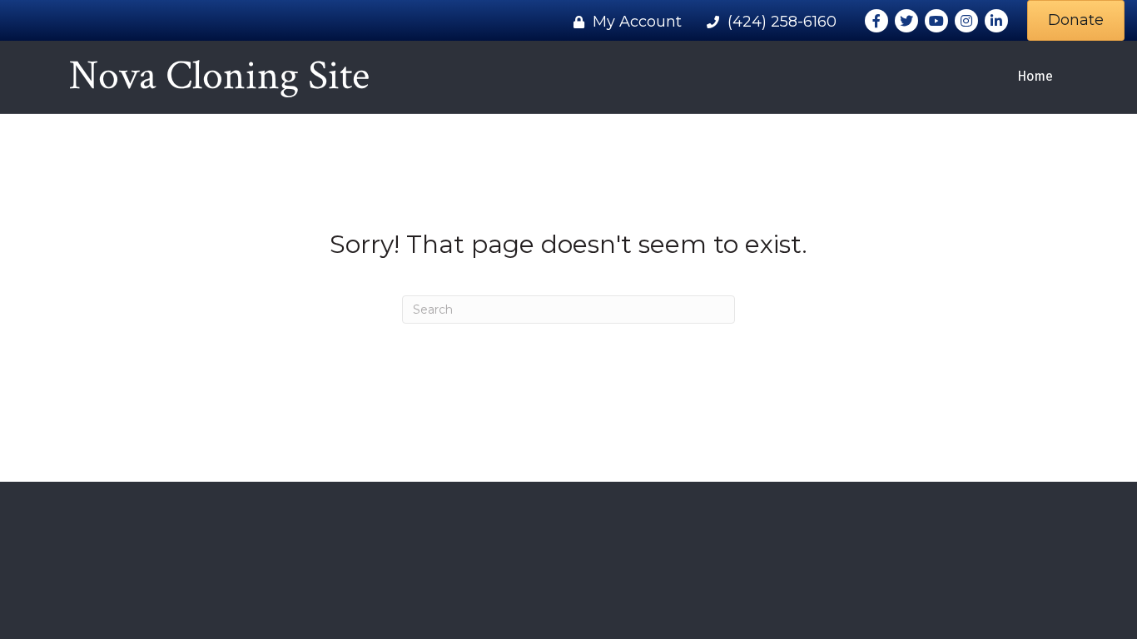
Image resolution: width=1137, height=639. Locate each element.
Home (1035, 76)
